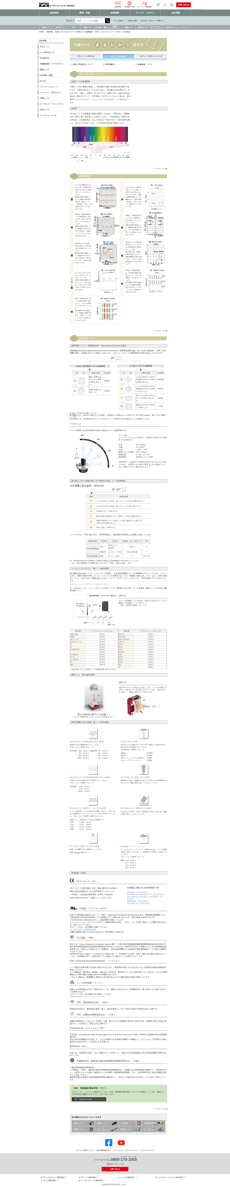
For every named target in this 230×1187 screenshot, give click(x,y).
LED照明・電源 (101, 27)
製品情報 (54, 13)
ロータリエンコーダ (48, 115)
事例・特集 (84, 13)
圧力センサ (170, 27)
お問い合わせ (183, 5)
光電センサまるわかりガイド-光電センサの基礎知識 (73, 32)
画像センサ (87, 27)
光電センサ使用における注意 (151, 56)
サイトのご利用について (84, 1150)
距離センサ (129, 27)
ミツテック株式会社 (48, 1180)
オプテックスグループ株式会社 (52, 1177)
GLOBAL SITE (129, 7)
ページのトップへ (160, 168)
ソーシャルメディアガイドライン (125, 1150)
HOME (41, 32)
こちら (77, 852)
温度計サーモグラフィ (114, 27)
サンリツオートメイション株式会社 (169, 1177)
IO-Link (43, 81)
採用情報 (118, 7)
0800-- (124, 1159)
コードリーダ (184, 27)
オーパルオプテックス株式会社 (91, 1180)
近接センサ (44, 110)
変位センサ (60, 27)
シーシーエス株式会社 (125, 1177)
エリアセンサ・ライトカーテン (156, 27)
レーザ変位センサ (47, 52)
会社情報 (175, 13)
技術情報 (115, 13)
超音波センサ (142, 27)
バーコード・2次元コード (50, 92)
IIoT (73, 27)
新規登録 (148, 7)
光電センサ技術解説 (118, 56)
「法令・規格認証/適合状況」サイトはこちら (89, 1099)
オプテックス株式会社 (87, 1177)
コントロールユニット (49, 87)
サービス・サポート (145, 13)
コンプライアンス (146, 1150)
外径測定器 (44, 58)
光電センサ (46, 27)
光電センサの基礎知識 (85, 56)
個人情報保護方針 (103, 1150)
